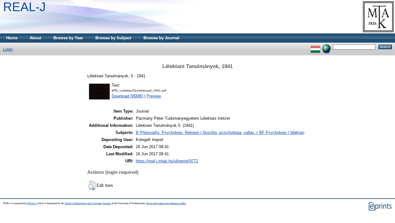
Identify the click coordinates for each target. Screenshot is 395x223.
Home (11, 38)
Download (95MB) (127, 96)
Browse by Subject (113, 38)
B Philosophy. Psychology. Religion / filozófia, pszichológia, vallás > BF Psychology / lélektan (220, 132)
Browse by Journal (161, 38)
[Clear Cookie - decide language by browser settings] (326, 46)
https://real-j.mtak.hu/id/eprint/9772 (167, 161)
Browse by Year (68, 38)
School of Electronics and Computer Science (87, 203)
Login (8, 49)
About (35, 38)
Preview (154, 96)
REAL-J (24, 7)
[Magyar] (315, 46)
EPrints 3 (32, 203)
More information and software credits (166, 203)
